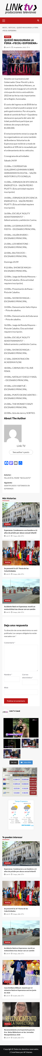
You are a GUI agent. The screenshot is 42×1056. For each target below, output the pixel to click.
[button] (4, 20)
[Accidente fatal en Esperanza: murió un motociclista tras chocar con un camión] (21, 591)
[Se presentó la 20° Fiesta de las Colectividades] (21, 553)
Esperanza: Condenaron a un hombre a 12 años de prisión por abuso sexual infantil (20, 531)
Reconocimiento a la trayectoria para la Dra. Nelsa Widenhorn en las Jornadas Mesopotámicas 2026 (19, 1032)
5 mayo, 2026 (17, 574)
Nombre (8, 674)
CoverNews (15, 1052)
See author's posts (21, 452)
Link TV (8, 47)
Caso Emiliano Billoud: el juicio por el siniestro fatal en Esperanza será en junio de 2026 (20, 990)
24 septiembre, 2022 (19, 47)
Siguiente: (17, 485)
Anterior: (17, 476)
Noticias (7, 37)
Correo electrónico (27, 676)
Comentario (9, 643)
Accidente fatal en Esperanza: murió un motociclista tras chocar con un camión (19, 607)
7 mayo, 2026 (17, 536)
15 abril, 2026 (17, 996)
